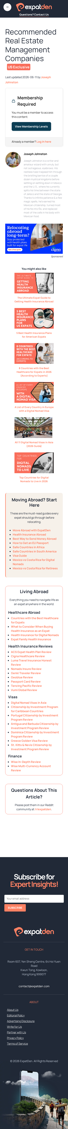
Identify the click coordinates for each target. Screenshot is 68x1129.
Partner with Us (16, 1032)
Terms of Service (17, 1044)
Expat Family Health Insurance (31, 639)
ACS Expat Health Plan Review (31, 652)
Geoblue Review (22, 677)
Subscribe (15, 908)
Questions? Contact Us (34, 14)
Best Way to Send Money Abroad (34, 539)
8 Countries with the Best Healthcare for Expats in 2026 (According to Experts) (34, 371)
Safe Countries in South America (34, 551)
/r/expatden (43, 809)
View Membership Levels (31, 126)
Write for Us (14, 1027)
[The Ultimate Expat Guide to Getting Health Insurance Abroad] (34, 292)
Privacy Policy (15, 1038)
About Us (12, 1010)
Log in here (43, 142)
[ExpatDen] (34, 7)
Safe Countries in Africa (28, 547)
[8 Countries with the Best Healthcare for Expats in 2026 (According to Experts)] (34, 363)
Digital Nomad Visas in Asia (28, 703)
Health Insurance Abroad (29, 534)
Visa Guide (20, 556)
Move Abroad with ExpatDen (32, 530)
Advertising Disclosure (21, 1021)
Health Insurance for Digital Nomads (35, 635)
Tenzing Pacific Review (26, 686)
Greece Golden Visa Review (29, 741)
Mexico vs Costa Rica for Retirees (35, 568)
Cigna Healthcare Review (28, 656)
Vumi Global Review (24, 690)
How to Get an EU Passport (31, 543)
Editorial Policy (16, 1015)
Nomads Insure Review (26, 669)
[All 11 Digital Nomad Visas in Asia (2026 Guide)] (33, 437)
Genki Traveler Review (26, 673)
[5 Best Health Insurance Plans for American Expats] (34, 327)
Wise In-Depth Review (26, 762)
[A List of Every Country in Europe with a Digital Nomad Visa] (34, 402)
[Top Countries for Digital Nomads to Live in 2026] (34, 472)
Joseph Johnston (35, 154)
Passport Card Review (26, 681)
